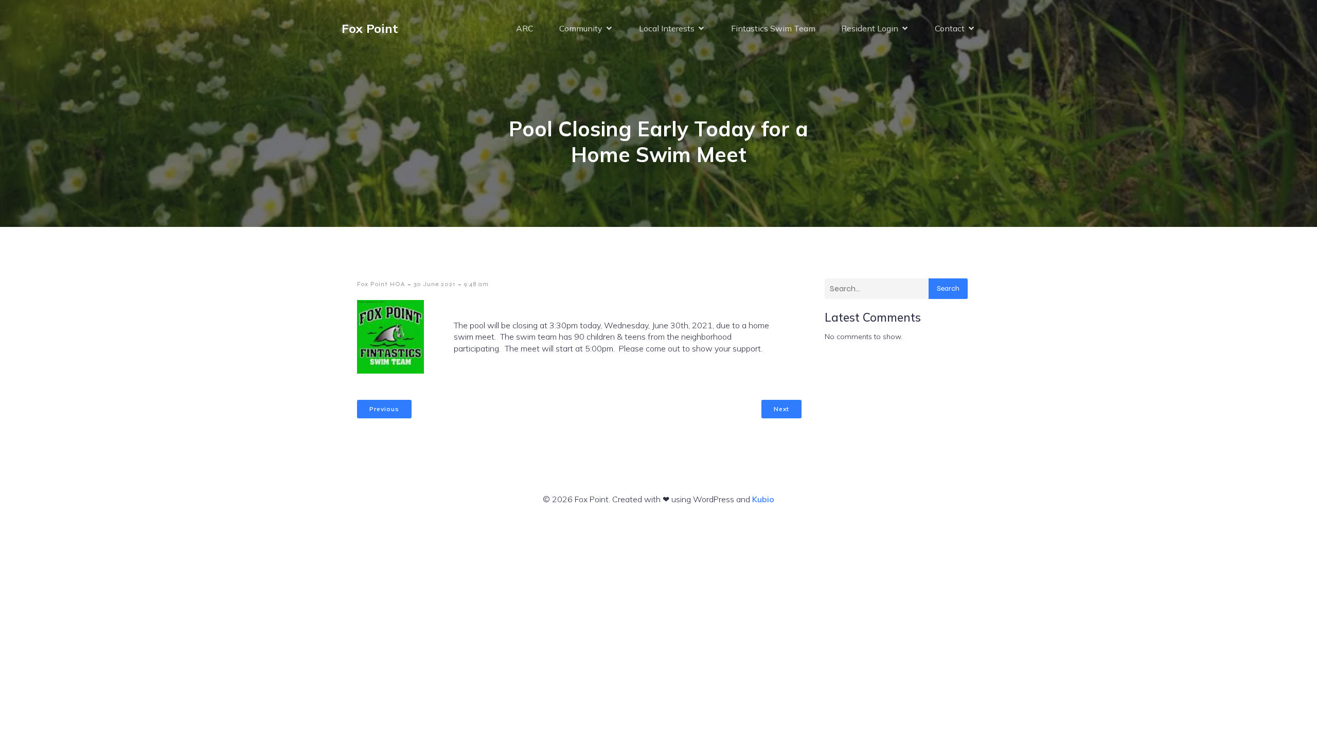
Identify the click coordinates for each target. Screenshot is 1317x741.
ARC (524, 28)
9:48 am (476, 284)
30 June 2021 (434, 284)
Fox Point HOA (381, 284)
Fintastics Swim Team (773, 28)
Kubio (763, 499)
